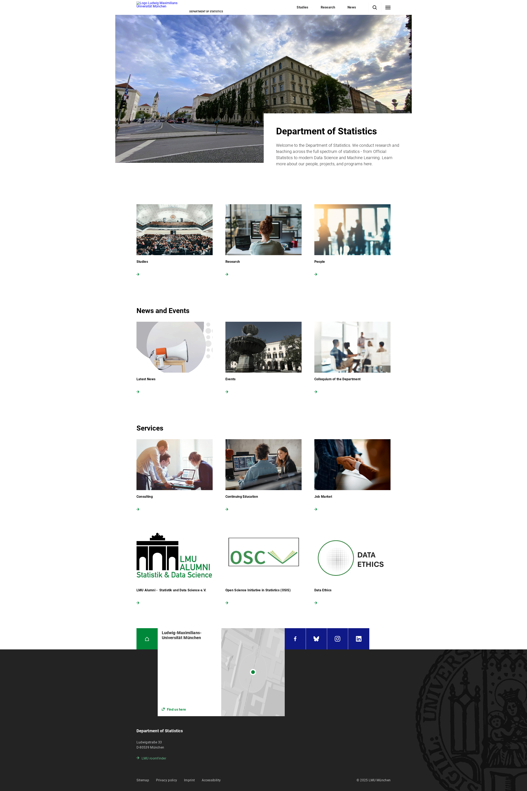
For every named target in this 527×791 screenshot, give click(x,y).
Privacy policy (166, 780)
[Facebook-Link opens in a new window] (295, 638)
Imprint (189, 780)
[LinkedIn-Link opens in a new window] (358, 638)
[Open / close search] (375, 7)
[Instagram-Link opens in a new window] (337, 638)
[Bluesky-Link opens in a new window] (316, 638)
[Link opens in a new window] (221, 672)
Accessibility (211, 780)
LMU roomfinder (154, 758)
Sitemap (142, 780)
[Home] (147, 638)
